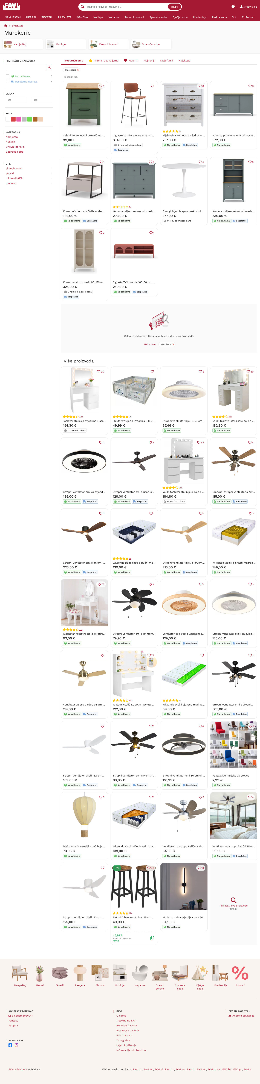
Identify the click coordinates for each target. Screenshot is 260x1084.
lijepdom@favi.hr (22, 1015)
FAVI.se (201, 1069)
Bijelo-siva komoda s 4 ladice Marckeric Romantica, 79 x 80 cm (202, 135)
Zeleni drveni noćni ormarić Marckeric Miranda (92, 135)
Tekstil (60, 985)
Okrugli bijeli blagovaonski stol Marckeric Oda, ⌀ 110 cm (197, 211)
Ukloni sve (150, 344)
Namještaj (12, 136)
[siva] (24, 119)
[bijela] (7, 119)
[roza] (18, 119)
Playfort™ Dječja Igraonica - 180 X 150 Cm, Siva (142, 421)
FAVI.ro (169, 1069)
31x (80, 629)
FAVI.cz (137, 1069)
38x (81, 416)
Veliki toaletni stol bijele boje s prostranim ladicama (195, 492)
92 (202, 442)
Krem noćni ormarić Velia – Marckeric (86, 211)
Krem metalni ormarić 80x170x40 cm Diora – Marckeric (97, 282)
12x (130, 913)
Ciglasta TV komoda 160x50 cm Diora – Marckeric (144, 282)
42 (152, 868)
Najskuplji (185, 60)
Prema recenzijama (106, 60)
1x (180, 131)
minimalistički (15, 178)
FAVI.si (248, 1069)
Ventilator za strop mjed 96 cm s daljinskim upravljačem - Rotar (103, 704)
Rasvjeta (80, 985)
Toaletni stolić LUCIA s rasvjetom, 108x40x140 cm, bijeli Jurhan (152, 704)
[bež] (40, 119)
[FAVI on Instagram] (16, 1045)
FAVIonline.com (17, 1069)
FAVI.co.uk (214, 1069)
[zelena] (29, 119)
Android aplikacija (243, 1015)
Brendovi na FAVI (126, 1025)
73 (103, 584)
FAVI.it (191, 1069)
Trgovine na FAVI (126, 1020)
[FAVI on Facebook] (10, 1045)
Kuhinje (10, 141)
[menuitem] (13, 17)
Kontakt (13, 1020)
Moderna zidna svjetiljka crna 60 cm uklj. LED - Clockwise (199, 917)
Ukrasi (40, 985)
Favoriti (133, 60)
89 (252, 371)
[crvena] (13, 119)
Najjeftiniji (166, 60)
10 (202, 868)
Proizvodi (17, 25)
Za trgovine (123, 1040)
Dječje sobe (200, 987)
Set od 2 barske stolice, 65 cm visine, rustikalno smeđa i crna (151, 917)
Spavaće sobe (14, 151)
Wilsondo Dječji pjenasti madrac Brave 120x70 (191, 704)
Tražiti (174, 6)
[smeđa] (35, 119)
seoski (10, 173)
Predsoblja (220, 985)
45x (130, 700)
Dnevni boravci (15, 146)
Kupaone (140, 985)
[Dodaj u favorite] (152, 86)
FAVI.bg (227, 1069)
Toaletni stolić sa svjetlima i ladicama (86, 421)
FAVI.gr (237, 1069)
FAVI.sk (148, 1069)
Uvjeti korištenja (126, 1045)
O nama (121, 1015)
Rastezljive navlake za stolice (230, 775)
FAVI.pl (159, 1069)
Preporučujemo (73, 60)
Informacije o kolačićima (131, 1050)
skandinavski (14, 168)
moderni (11, 183)
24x (180, 487)
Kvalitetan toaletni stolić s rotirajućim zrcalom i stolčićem (99, 633)
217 (102, 371)
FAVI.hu (181, 1069)
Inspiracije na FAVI (127, 1030)
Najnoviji (149, 60)
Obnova (100, 985)
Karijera (13, 1025)
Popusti (240, 985)
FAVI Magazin (124, 1035)
